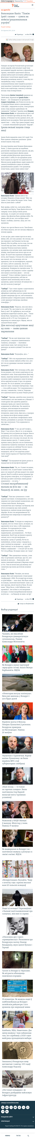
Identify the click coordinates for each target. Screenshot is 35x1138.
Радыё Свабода (6, 27)
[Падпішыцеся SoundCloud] (23, 1107)
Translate (29, 1)
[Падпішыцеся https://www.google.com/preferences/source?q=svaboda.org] (2, 1107)
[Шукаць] (28, 1135)
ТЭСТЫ (18, 1135)
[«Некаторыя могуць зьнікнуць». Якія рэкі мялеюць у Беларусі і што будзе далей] (17, 682)
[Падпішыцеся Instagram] (27, 1107)
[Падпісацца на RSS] (7, 1111)
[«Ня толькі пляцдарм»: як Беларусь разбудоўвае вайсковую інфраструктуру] (17, 1079)
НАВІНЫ (7, 1135)
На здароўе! (5, 10)
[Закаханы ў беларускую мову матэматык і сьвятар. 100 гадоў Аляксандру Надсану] (17, 1050)
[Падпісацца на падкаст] (19, 1107)
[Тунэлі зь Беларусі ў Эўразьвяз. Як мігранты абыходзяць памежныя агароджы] (17, 959)
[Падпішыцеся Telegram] (2, 1111)
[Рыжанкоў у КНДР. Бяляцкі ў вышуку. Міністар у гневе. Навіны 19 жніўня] (17, 809)
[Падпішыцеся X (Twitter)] (11, 1107)
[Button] (19, 34)
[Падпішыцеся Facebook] (7, 1107)
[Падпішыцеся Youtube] (15, 1107)
